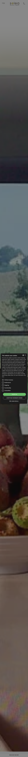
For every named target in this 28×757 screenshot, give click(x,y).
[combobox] (23, 355)
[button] (14, 401)
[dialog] (14, 378)
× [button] (25, 355)
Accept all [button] (14, 394)
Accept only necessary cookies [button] (14, 398)
